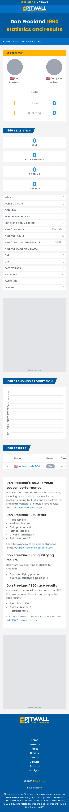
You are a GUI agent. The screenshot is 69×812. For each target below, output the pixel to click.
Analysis (34, 770)
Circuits (34, 761)
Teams (34, 757)
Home (34, 740)
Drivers (15, 41)
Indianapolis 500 (29, 466)
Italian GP (28, 2)
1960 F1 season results (24, 620)
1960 (39, 41)
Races (34, 748)
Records (35, 766)
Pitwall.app (39, 781)
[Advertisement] (34, 332)
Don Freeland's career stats (36, 547)
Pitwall (6, 41)
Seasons (34, 744)
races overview (26, 507)
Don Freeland (28, 41)
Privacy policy (34, 787)
